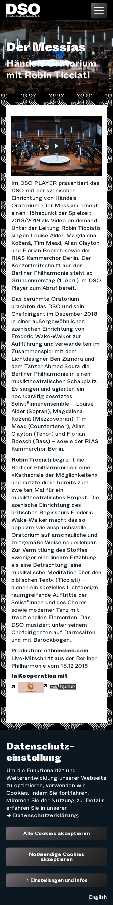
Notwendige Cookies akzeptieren (56, 857)
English (98, 897)
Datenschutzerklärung (45, 815)
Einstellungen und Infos (58, 880)
